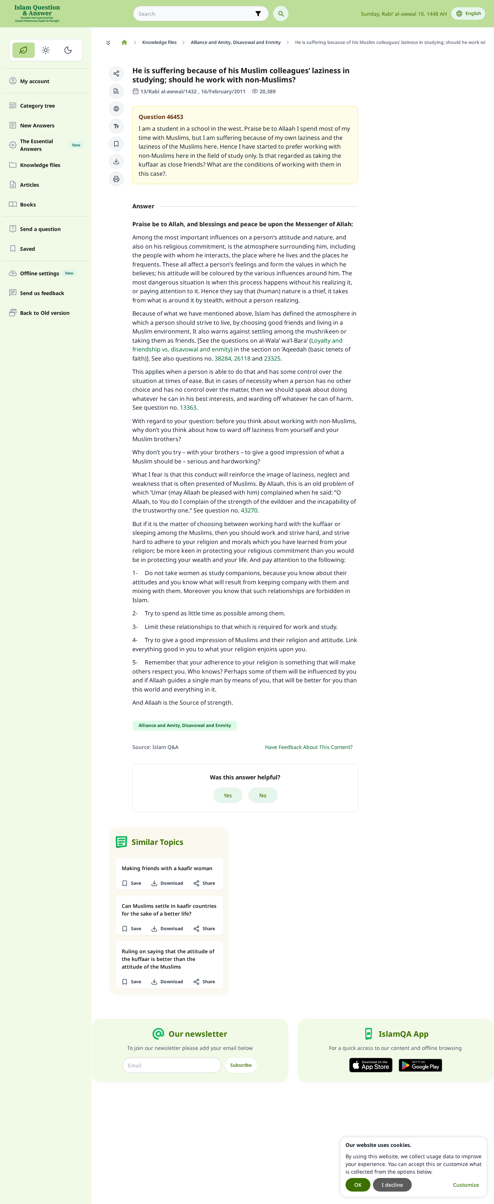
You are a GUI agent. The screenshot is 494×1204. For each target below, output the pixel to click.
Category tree (37, 105)
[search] (281, 13)
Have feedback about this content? (308, 746)
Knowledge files (40, 164)
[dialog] (413, 1167)
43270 (249, 510)
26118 (243, 358)
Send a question (40, 228)
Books (28, 204)
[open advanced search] (258, 13)
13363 (188, 407)
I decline (392, 1184)
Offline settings (46, 273)
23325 (272, 358)
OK (358, 1184)
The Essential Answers (50, 145)
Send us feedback (42, 293)
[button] (116, 73)
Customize (466, 1184)
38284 (223, 358)
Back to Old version (44, 312)
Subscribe (241, 1065)
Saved (27, 248)
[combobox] (196, 14)
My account (34, 81)
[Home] (124, 42)
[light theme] (46, 50)
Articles (29, 184)
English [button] (473, 13)
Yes (228, 795)
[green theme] (23, 50)
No (263, 795)
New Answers (37, 125)
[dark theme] (68, 50)
